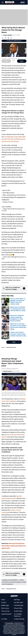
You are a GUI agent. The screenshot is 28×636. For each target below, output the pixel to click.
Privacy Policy (18, 608)
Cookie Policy (18, 611)
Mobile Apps (5, 605)
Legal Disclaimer (6, 614)
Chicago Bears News (11, 347)
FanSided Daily (18, 605)
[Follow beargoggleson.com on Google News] (24, 288)
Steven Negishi (7, 35)
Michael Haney (7, 371)
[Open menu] (2, 2)
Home (3, 347)
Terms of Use (5, 611)
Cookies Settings (19, 619)
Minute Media (10, 622)
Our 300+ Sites (18, 602)
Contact (3, 602)
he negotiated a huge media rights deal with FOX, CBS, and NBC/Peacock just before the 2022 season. (14, 139)
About (3, 599)
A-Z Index (4, 619)
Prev (6, 61)
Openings (17, 599)
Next (21, 61)
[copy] (11, 38)
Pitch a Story (5, 608)
